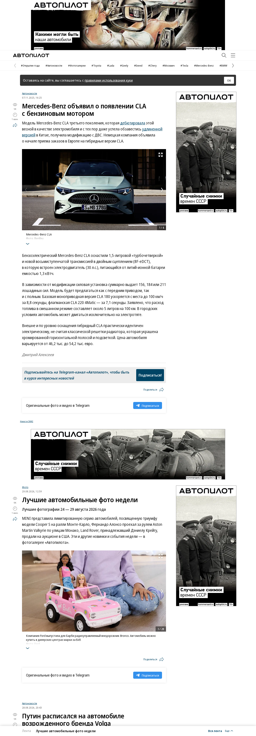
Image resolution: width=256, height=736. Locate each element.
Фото (25, 487)
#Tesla (184, 65)
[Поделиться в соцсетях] (15, 125)
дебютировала (132, 123)
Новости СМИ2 (26, 421)
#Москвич (169, 65)
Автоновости (29, 93)
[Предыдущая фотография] (26, 190)
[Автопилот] (31, 55)
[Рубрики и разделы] (233, 55)
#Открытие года (30, 65)
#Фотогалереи (77, 65)
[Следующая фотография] (162, 190)
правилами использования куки (109, 80)
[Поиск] (224, 55)
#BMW (223, 65)
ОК (229, 80)
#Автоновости (54, 65)
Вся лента (215, 731)
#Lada (110, 65)
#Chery (152, 65)
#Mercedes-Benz (204, 65)
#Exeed (138, 65)
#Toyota (96, 65)
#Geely (124, 65)
